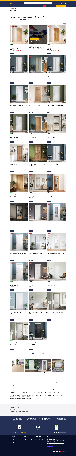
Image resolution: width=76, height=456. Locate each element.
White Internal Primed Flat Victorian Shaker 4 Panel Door (19, 105)
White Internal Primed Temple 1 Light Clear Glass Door (56, 253)
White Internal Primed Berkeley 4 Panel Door (35, 253)
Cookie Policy (26, 442)
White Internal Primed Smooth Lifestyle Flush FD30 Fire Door (18, 135)
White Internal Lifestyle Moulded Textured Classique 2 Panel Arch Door (19, 342)
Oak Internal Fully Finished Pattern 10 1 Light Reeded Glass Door (56, 194)
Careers (13, 439)
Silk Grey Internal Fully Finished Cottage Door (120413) (37, 75)
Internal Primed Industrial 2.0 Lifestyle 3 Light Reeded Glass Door (19, 224)
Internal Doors (14, 8)
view (11, 53)
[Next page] (43, 353)
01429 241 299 (13, 409)
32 (41, 353)
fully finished (43, 389)
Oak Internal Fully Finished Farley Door (53, 46)
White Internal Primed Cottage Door (34, 223)
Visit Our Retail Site (23, 432)
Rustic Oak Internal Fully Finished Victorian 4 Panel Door (18, 164)
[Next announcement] (46, 0)
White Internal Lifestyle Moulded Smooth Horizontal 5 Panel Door (19, 313)
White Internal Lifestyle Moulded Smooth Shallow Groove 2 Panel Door (38, 313)
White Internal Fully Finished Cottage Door (54, 164)
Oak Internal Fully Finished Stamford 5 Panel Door (17, 194)
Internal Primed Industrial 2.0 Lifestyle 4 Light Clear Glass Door (56, 135)
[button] (65, 3)
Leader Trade (13, 451)
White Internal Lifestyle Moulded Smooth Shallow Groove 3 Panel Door (56, 283)
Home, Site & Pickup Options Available (37, 41)
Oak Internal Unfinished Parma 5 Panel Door (35, 105)
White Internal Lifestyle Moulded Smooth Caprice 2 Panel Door (56, 313)
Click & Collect (37, 442)
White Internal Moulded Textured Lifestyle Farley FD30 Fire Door (56, 76)
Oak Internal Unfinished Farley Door (15, 46)
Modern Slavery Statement (28, 439)
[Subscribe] (63, 443)
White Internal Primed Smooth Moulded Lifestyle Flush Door (56, 106)
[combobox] (38, 3)
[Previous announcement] (30, 0)
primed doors (48, 389)
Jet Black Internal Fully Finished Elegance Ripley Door (37, 342)
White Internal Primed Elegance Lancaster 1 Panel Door (18, 253)
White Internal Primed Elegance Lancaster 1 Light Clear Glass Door (56, 224)
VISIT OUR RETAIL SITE (62, 0)
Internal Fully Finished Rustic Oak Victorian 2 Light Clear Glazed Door (37, 165)
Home (11, 8)
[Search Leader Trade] (51, 3)
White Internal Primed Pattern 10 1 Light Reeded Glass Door (38, 194)
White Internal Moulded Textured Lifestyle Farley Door (18, 75)
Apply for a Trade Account (39, 439)
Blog (13, 442)
